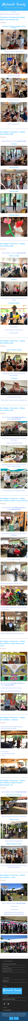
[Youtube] (8, 1004)
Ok (11, 1018)
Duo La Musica (5, 966)
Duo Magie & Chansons (7, 968)
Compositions (5, 981)
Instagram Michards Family (8, 999)
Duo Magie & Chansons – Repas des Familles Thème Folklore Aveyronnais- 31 (12, 783)
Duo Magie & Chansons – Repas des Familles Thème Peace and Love (12, 643)
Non (16, 1018)
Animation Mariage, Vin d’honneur (9, 963)
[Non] (26, 1016)
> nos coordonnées (6, 1010)
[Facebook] (4, 1004)
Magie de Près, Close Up (7, 971)
